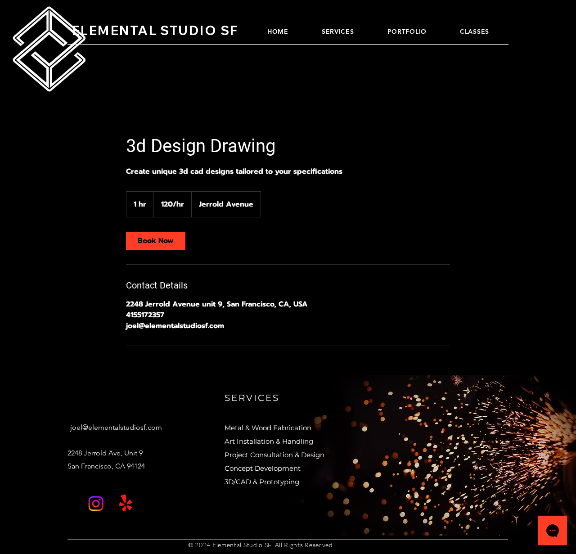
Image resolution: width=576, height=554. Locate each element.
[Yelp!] (125, 503)
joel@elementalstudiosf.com (116, 427)
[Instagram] (96, 503)
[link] (155, 241)
